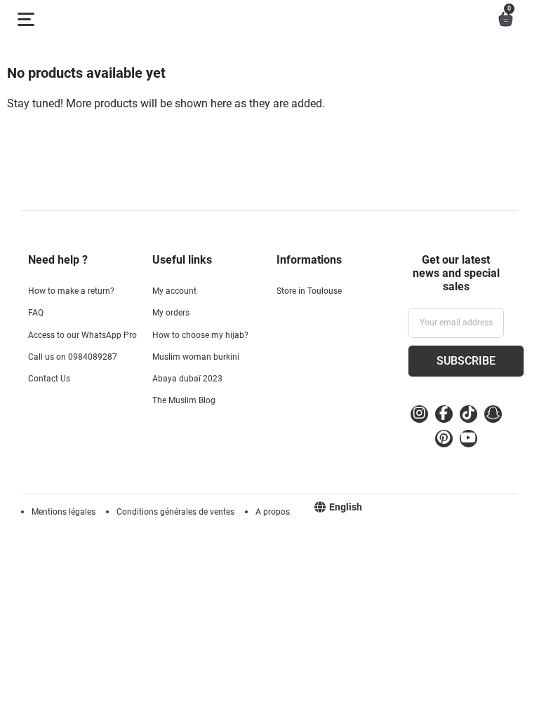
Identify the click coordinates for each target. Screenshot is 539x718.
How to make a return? (71, 291)
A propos (272, 512)
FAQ (36, 313)
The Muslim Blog (183, 400)
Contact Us (49, 379)
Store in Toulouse (309, 291)
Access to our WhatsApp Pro (82, 335)
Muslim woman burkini (195, 357)
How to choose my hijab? (200, 335)
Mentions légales (63, 512)
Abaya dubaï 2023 (187, 379)
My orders (170, 313)
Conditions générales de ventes (175, 512)
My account (174, 291)
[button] (505, 19)
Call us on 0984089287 (72, 357)
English (345, 507)
